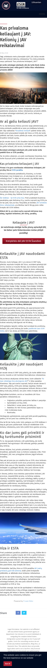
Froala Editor (28, 601)
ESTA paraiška (17, 170)
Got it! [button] (7, 664)
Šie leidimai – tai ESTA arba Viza (12, 198)
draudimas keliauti (23, 131)
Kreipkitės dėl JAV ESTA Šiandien (23, 241)
